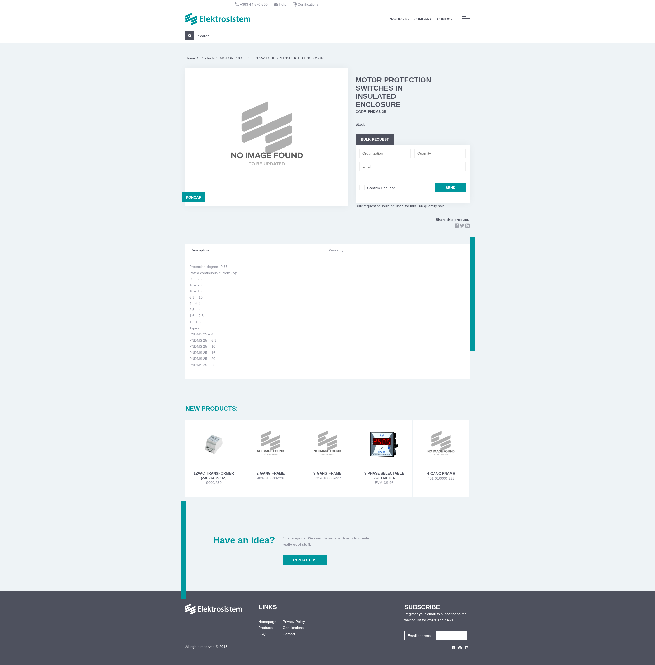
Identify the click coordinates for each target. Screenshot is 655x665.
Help (282, 4)
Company (423, 19)
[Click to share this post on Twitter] (462, 226)
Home (190, 58)
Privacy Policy (294, 621)
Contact (445, 19)
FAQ (262, 634)
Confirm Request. (381, 188)
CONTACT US (304, 560)
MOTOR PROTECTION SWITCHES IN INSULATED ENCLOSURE (273, 58)
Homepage (266, 621)
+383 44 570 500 (254, 4)
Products (399, 19)
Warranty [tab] (336, 250)
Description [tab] (200, 250)
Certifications (308, 4)
